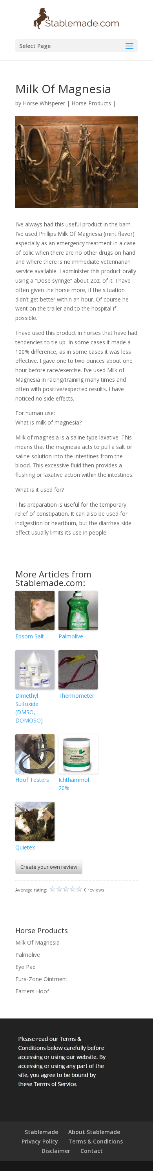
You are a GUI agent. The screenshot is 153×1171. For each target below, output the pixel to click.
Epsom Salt (29, 636)
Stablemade (41, 1132)
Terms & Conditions (95, 1141)
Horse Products (91, 103)
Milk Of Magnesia (37, 942)
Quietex (25, 847)
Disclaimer (56, 1150)
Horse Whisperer (44, 103)
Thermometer (76, 695)
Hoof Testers (32, 779)
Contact (91, 1150)
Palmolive (70, 636)
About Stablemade (94, 1132)
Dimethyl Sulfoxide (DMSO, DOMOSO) (29, 708)
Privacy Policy (40, 1141)
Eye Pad (25, 967)
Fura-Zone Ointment (41, 979)
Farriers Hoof (32, 991)
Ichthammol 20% (73, 784)
